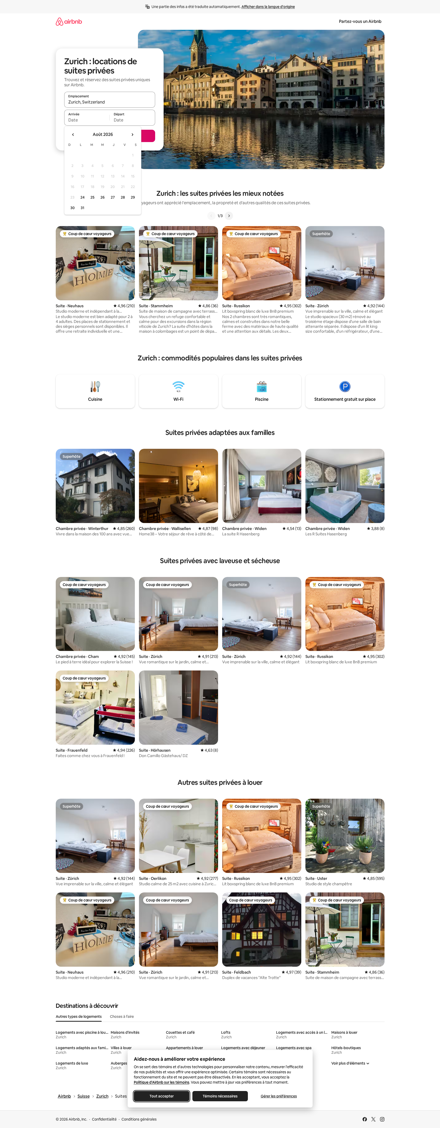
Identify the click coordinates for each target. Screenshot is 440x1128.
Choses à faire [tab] (122, 1016)
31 (82, 208)
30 (72, 208)
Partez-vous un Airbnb (360, 21)
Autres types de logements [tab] (79, 1016)
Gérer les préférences (278, 1096)
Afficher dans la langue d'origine (268, 6)
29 (133, 197)
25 (92, 197)
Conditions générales (139, 1119)
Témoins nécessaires (220, 1096)
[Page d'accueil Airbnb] (69, 21)
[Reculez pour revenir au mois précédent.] (73, 134)
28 (123, 197)
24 (82, 197)
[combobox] (109, 102)
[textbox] (87, 120)
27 (113, 197)
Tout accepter (161, 1096)
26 (102, 197)
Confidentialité (104, 1119)
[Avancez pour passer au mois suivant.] (132, 134)
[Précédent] (211, 216)
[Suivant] (229, 216)
